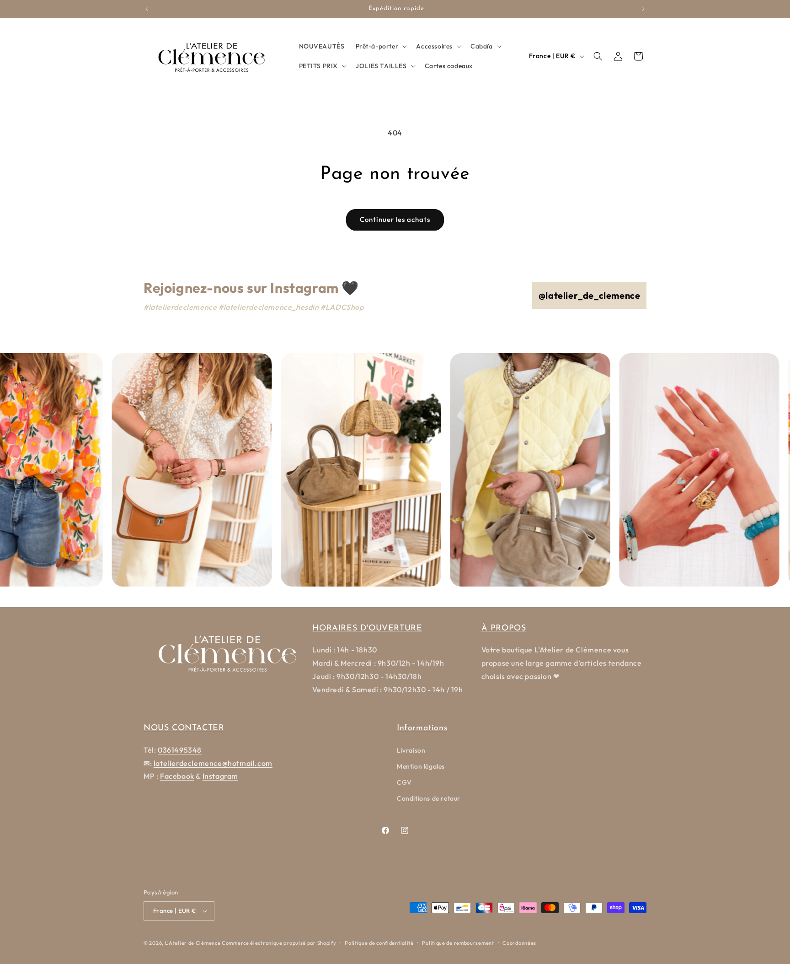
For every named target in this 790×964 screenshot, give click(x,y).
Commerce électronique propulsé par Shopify (279, 943)
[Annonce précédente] (147, 8)
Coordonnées (519, 943)
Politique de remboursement (458, 943)
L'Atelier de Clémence (193, 943)
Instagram (220, 776)
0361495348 (180, 749)
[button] (380, 46)
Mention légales (421, 766)
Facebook (177, 776)
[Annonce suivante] (643, 8)
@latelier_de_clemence (590, 295)
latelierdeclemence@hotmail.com (213, 763)
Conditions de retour (428, 798)
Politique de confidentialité (379, 943)
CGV (404, 782)
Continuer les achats (395, 219)
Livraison (411, 750)
